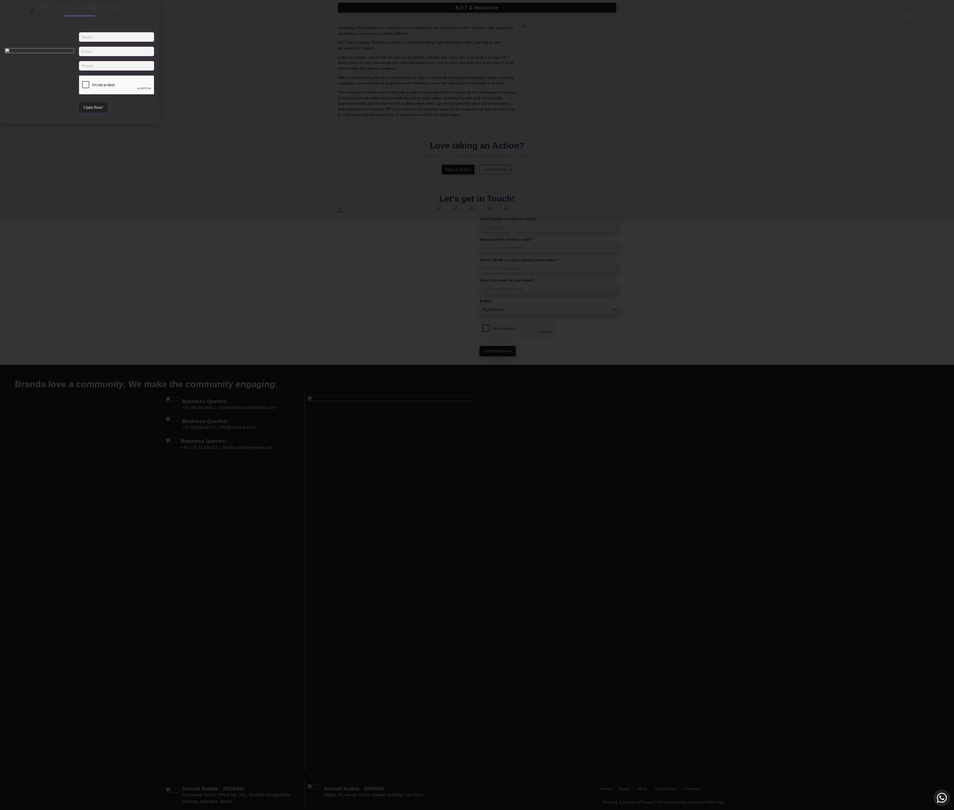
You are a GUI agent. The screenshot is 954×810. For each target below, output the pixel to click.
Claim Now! (93, 107)
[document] (477, 405)
